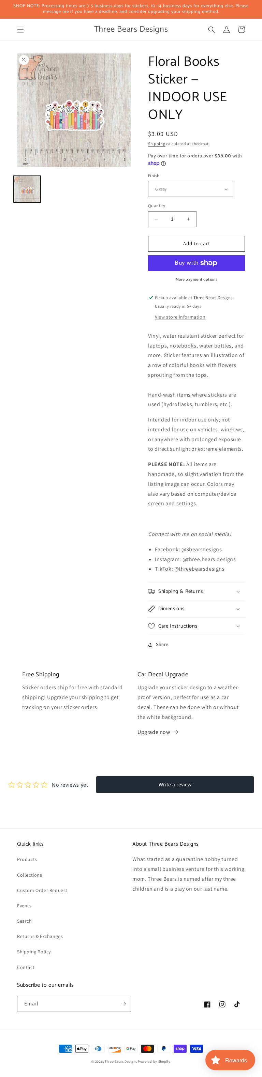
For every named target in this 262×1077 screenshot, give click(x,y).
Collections (29, 875)
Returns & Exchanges (40, 936)
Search (24, 921)
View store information (180, 317)
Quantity (156, 206)
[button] (20, 29)
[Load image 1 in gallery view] (27, 189)
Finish (153, 176)
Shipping (156, 143)
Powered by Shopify (154, 1061)
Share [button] (162, 644)
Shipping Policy (34, 952)
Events (24, 906)
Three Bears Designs (121, 1061)
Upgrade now (153, 732)
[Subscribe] (123, 1004)
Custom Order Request (42, 890)
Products (27, 859)
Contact (25, 967)
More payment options (197, 279)
